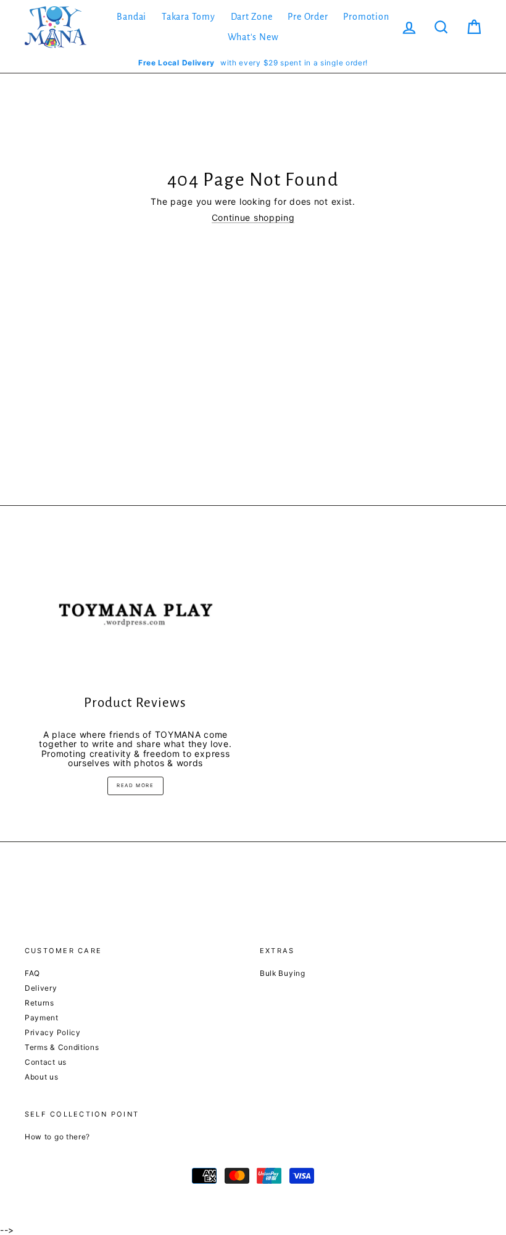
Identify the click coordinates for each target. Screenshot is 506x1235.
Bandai (131, 17)
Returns (39, 1002)
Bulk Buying (282, 973)
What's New (253, 37)
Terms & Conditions (62, 1047)
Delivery (41, 988)
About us (42, 1076)
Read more (135, 785)
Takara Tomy (188, 17)
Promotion (366, 17)
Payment (42, 1017)
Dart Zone (252, 17)
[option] (253, 63)
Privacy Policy (53, 1032)
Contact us (46, 1062)
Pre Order (308, 17)
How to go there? (57, 1136)
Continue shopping (253, 218)
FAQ (32, 973)
